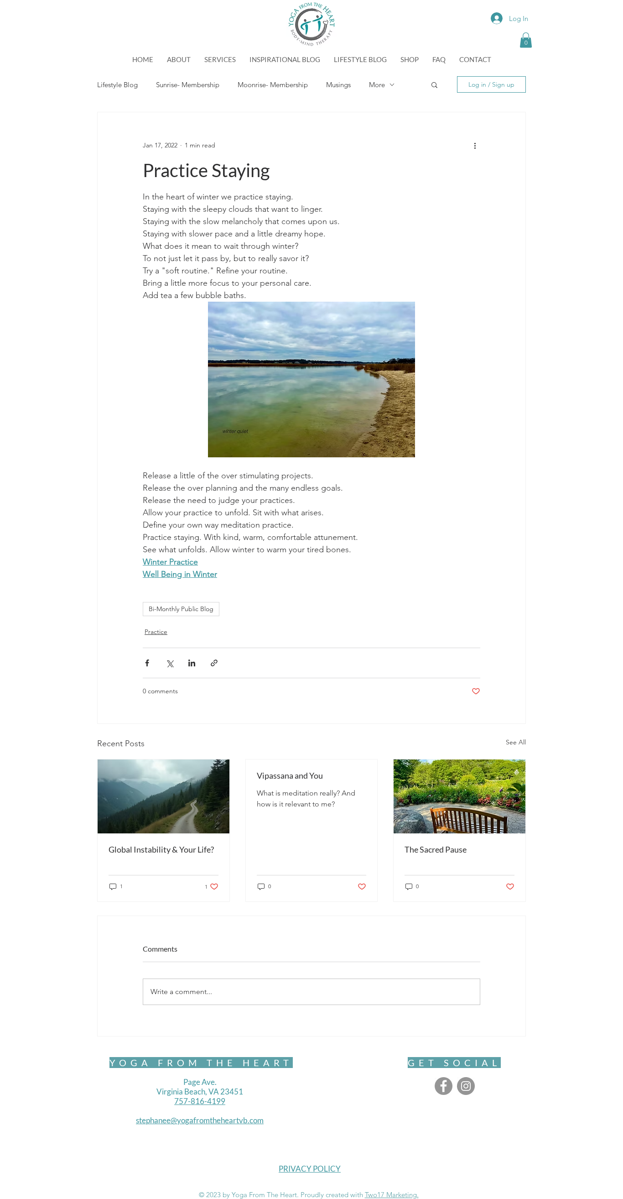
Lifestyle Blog (117, 84)
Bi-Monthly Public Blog (181, 609)
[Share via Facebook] (147, 663)
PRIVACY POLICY (310, 1168)
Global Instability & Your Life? (161, 849)
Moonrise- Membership (273, 84)
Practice (156, 632)
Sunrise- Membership (187, 84)
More (377, 84)
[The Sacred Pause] (459, 796)
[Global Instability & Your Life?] (163, 796)
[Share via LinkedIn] (191, 663)
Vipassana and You (290, 775)
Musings (338, 84)
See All (516, 742)
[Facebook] (443, 1086)
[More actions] (474, 145)
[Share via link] (214, 663)
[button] (525, 39)
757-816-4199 (199, 1101)
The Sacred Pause (436, 849)
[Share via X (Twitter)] (169, 663)
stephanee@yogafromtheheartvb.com (200, 1120)
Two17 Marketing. (392, 1194)
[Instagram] (466, 1086)
